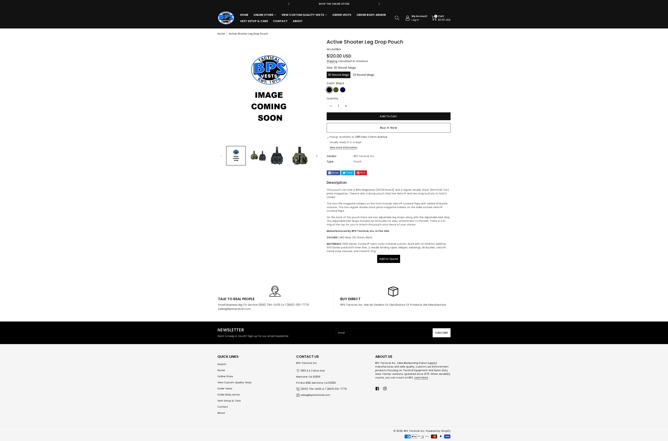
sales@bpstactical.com (315, 395)
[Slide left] (221, 156)
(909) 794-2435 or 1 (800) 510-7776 (324, 389)
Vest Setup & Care (229, 400)
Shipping (332, 61)
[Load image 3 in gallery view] (277, 155)
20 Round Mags (363, 75)
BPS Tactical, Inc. (414, 431)
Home (221, 33)
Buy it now (388, 128)
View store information (343, 147)
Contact (222, 407)
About (221, 413)
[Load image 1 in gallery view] (235, 155)
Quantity (332, 98)
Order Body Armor (228, 394)
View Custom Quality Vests (234, 382)
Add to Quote (388, 259)
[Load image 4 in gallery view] (300, 155)
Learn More (421, 377)
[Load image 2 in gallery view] (257, 155)
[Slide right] (317, 156)
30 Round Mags (338, 75)
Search (221, 364)
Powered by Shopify (438, 431)
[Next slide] (379, 4)
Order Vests (224, 388)
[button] (264, 15)
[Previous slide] (289, 4)
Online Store (225, 376)
